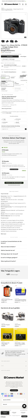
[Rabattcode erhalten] (26, 129)
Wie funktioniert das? (23, 410)
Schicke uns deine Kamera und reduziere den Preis (11, 54)
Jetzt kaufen (10, 56)
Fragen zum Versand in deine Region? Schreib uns (10, 60)
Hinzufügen (23, 56)
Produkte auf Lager (17, 1)
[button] (25, 4)
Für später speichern (14, 116)
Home (2, 8)
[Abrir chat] (24, 406)
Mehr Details (25, 74)
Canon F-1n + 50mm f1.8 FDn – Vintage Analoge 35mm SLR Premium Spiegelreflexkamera (12, 10)
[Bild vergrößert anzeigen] (25, 14)
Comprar (24, 416)
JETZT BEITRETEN (14, 390)
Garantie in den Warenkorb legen (14, 182)
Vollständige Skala (24, 80)
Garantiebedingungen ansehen (14, 184)
